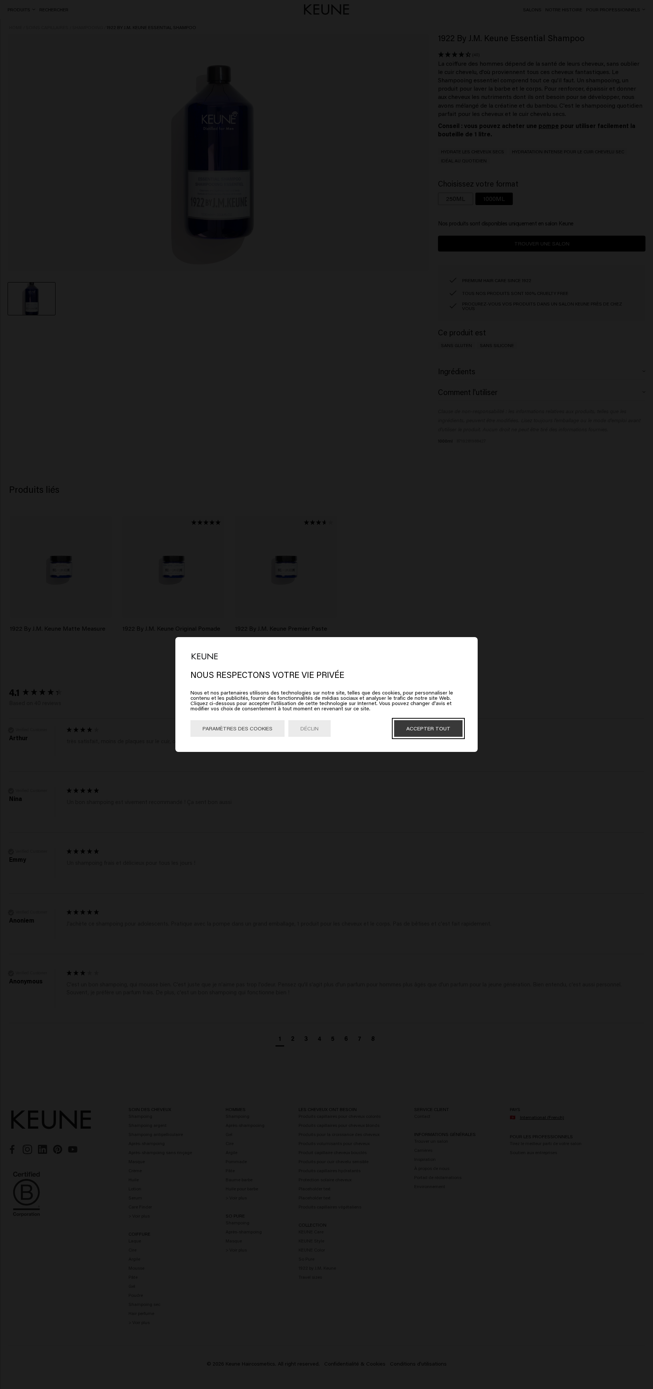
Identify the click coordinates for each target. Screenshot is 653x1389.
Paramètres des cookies (237, 728)
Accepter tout (428, 728)
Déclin (309, 728)
